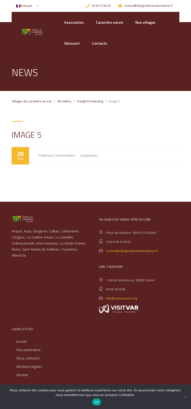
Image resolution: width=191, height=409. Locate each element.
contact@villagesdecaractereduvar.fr (132, 251)
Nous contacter (28, 358)
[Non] (185, 396)
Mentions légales (29, 366)
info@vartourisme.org (121, 298)
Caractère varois (109, 22)
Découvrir (72, 43)
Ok (97, 402)
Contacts (99, 43)
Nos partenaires (28, 350)
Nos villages (145, 22)
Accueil (21, 341)
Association (74, 22)
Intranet (22, 375)
